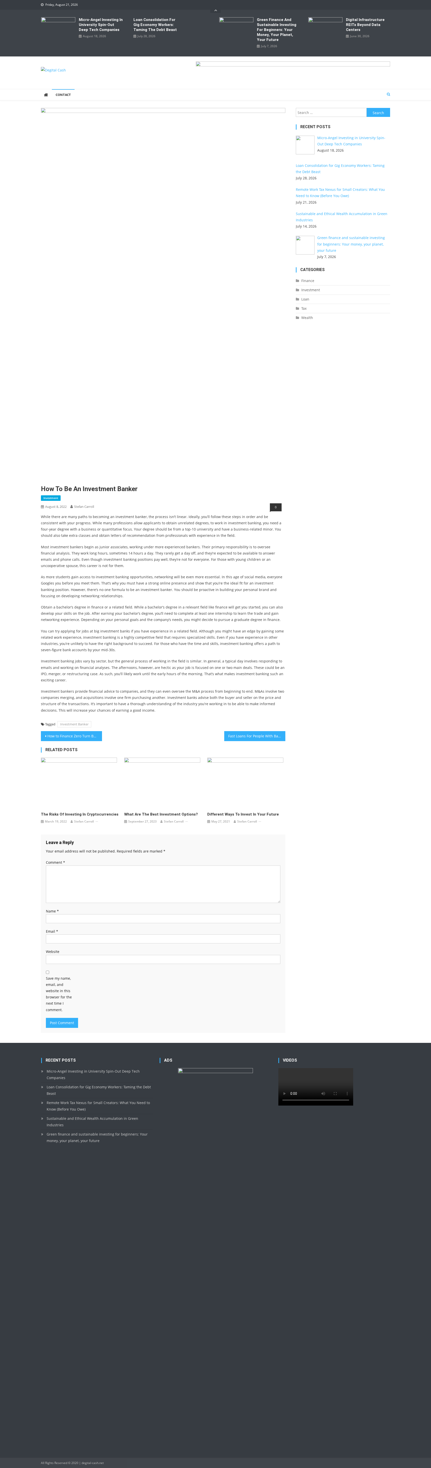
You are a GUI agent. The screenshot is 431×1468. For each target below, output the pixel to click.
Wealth (307, 317)
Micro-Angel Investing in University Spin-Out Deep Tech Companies (101, 24)
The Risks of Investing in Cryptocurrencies (79, 814)
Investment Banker (74, 724)
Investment (50, 498)
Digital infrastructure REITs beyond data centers (365, 24)
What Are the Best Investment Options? (161, 814)
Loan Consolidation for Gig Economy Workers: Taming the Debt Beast (155, 24)
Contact (63, 94)
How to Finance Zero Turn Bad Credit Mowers (74, 736)
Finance (307, 280)
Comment (55, 862)
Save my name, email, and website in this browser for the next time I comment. (59, 994)
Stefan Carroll (84, 506)
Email (52, 931)
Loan (305, 299)
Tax (304, 308)
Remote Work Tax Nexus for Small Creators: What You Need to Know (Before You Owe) (98, 1106)
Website (52, 951)
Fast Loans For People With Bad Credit (256, 736)
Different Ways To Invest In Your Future (243, 814)
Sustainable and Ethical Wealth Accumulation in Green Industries (92, 1121)
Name (52, 911)
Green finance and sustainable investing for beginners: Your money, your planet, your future (276, 29)
